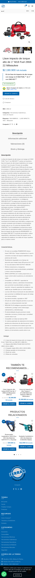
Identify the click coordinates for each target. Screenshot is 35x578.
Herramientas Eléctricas (8, 537)
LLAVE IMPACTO (24, 118)
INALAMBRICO (14, 118)
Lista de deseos (9, 98)
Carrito (3, 504)
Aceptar (17, 575)
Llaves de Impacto (8, 114)
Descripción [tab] (17, 133)
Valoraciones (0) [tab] (17, 144)
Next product (32, 11)
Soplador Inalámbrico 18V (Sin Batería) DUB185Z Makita (26, 438)
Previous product (28, 11)
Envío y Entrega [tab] (17, 149)
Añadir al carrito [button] (9, 404)
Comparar (8, 102)
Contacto (3, 523)
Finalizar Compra (6, 507)
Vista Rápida (15, 380)
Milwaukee (10, 120)
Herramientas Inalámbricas (18, 112)
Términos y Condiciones (8, 520)
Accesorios (4, 531)
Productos (4, 509)
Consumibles (5, 534)
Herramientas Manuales (8, 547)
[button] (4, 574)
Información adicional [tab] (17, 139)
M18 (4, 120)
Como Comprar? (6, 518)
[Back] (2, 11)
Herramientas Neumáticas (8, 542)
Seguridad (4, 550)
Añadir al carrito (11, 93)
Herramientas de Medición (8, 544)
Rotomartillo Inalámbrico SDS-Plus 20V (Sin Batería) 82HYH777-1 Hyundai (9, 437)
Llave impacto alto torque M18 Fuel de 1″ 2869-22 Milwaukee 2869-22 (9, 392)
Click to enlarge (29, 42)
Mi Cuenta (4, 501)
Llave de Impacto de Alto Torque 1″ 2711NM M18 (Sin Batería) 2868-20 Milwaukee (26, 393)
